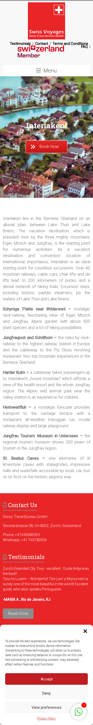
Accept (47, 679)
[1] (78, 714)
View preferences (46, 707)
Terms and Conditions (70, 44)
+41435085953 (27, 535)
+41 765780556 (34, 540)
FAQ (84, 47)
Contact (41, 44)
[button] (85, 631)
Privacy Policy (46, 718)
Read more (18, 613)
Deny (46, 693)
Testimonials (20, 44)
